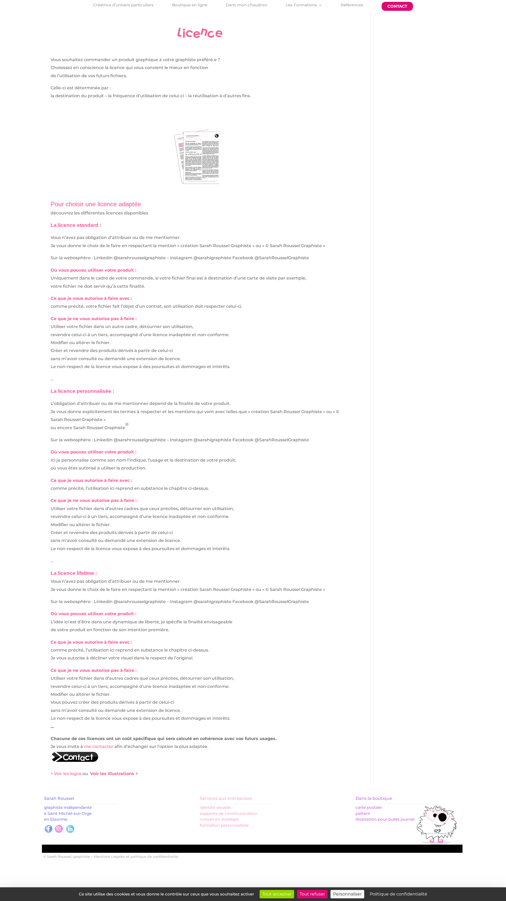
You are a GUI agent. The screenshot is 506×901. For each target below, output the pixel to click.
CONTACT (397, 6)
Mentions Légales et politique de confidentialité (136, 856)
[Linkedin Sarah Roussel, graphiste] (70, 832)
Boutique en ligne (189, 5)
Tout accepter (276, 894)
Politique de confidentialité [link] (398, 894)
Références (352, 5)
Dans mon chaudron (246, 5)
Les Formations (301, 5)
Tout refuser (312, 894)
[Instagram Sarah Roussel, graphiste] (59, 832)
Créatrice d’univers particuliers (123, 5)
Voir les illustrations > (114, 773)
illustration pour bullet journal (385, 819)
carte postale (369, 807)
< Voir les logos (66, 773)
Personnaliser (347, 894)
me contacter (99, 746)
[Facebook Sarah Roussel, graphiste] (48, 832)
